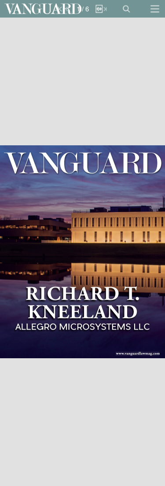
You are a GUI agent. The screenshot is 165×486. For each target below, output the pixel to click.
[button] (42, 9)
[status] (82, 8)
